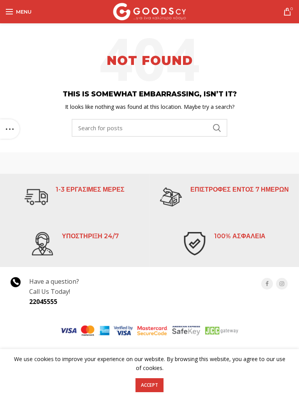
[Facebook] (267, 284)
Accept (149, 385)
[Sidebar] (9, 129)
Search (217, 128)
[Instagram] (282, 284)
